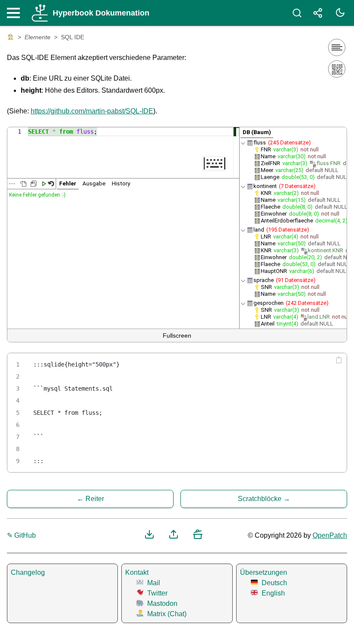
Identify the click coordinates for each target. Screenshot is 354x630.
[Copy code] (339, 360)
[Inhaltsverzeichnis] (336, 47)
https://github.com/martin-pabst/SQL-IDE (92, 111)
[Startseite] (10, 37)
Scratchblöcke (259, 498)
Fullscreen (177, 335)
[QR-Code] (336, 69)
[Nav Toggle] (15, 13)
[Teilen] (317, 13)
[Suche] (297, 13)
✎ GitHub (21, 535)
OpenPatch (330, 535)
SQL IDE (72, 37)
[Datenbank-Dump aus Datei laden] (23, 183)
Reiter (94, 498)
